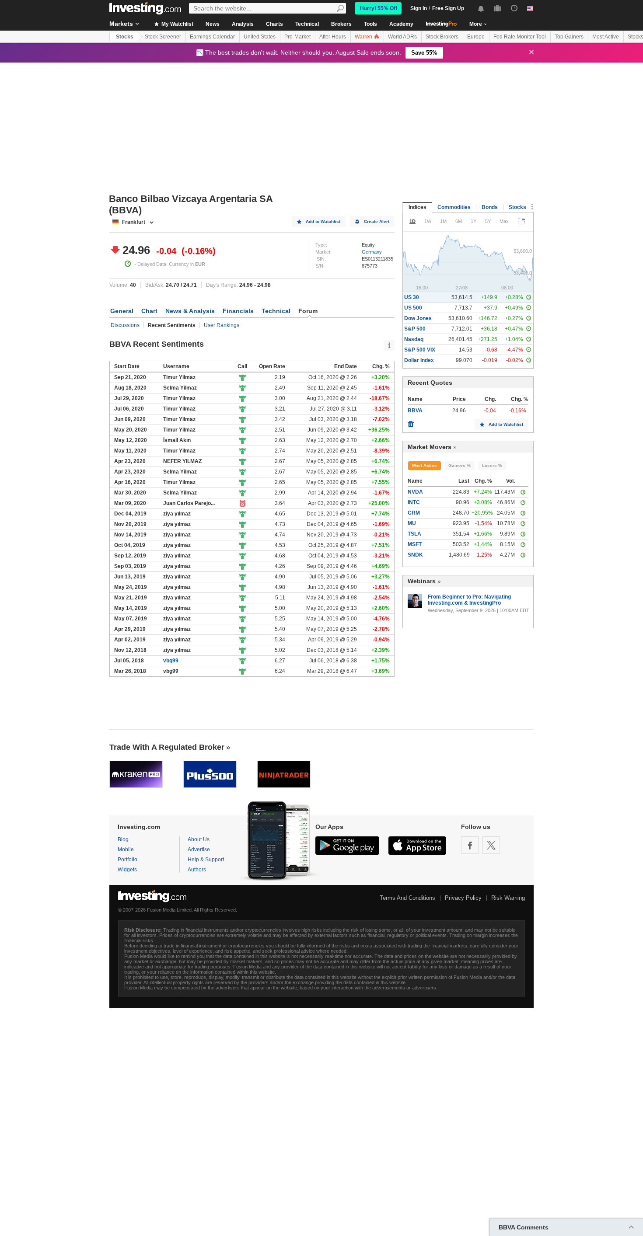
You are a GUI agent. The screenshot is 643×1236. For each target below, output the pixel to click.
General (121, 310)
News (213, 24)
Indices (417, 207)
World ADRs (402, 37)
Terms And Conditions (407, 898)
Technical (307, 24)
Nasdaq (413, 339)
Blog (123, 839)
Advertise (199, 849)
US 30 (411, 297)
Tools (370, 24)
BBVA (415, 410)
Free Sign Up (448, 8)
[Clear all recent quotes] (411, 422)
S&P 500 (415, 329)
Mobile (126, 849)
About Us (199, 839)
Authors (197, 870)
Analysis (243, 24)
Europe (476, 37)
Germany (372, 251)
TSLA (414, 534)
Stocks (124, 37)
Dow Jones (418, 318)
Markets (121, 23)
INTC (414, 502)
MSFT (415, 544)
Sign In (418, 8)
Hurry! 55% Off (378, 8)
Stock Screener (163, 37)
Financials (238, 310)
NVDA (415, 492)
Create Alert (376, 221)
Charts (274, 24)
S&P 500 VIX (419, 350)
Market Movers (429, 446)
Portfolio (127, 859)
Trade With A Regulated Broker (166, 747)
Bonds (490, 207)
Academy (401, 24)
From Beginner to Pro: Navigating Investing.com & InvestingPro (469, 600)
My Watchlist (176, 24)
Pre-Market (297, 37)
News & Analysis (190, 310)
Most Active (605, 37)
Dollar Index (419, 360)
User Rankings (221, 325)
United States (260, 37)
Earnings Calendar (212, 37)
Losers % (492, 465)
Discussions (125, 325)
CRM (414, 513)
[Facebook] (470, 845)
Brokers (341, 24)
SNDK (415, 555)
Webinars (422, 581)
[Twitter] (491, 845)
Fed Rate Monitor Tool (519, 37)
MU (412, 523)
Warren (364, 37)
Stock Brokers (442, 37)
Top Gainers (569, 37)
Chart (149, 310)
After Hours (332, 37)
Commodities (454, 207)
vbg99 (170, 661)
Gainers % (459, 465)
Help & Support (206, 859)
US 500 (413, 308)
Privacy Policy (463, 898)
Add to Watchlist (323, 221)
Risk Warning (508, 898)
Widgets (127, 870)
